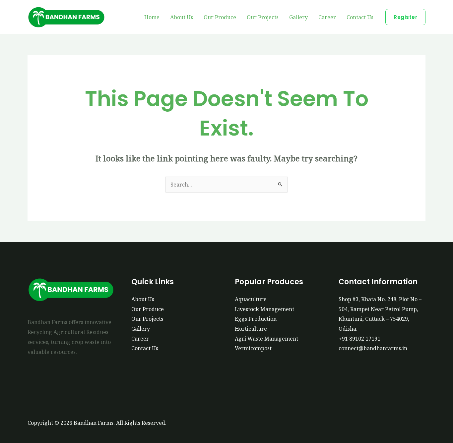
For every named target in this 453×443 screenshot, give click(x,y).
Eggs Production (256, 318)
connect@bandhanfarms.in (373, 348)
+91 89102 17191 (359, 338)
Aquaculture (251, 299)
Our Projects (263, 17)
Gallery (298, 17)
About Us (181, 17)
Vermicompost (253, 348)
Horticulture (251, 328)
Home (152, 17)
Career (327, 17)
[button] (405, 17)
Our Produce (220, 17)
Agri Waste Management (266, 338)
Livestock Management (264, 309)
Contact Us (360, 17)
